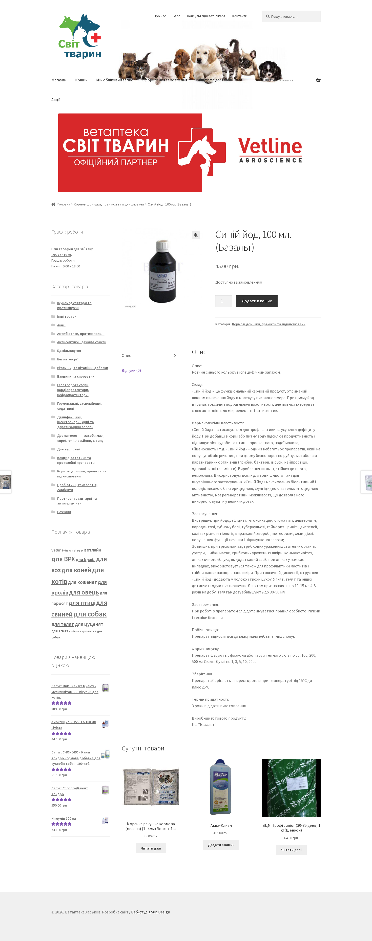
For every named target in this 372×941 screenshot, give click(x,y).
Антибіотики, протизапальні (81, 333)
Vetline (57, 550)
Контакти (239, 16)
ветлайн (92, 550)
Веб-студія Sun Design (150, 911)
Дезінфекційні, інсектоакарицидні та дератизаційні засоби (75, 422)
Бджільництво (69, 350)
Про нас (160, 16)
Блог (176, 16)
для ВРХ (63, 559)
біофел (79, 550)
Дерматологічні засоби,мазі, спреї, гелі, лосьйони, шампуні (82, 438)
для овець (84, 592)
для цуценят (89, 624)
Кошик (81, 79)
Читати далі (151, 848)
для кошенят (82, 582)
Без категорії (67, 359)
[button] (196, 235)
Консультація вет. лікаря (206, 16)
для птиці (82, 603)
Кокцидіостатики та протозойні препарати (76, 460)
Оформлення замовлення (164, 79)
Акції (61, 325)
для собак (90, 613)
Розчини (64, 512)
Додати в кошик (257, 300)
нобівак (74, 631)
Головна (63, 204)
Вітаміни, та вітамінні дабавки (82, 367)
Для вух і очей (68, 449)
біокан (68, 550)
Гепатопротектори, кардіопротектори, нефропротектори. (73, 390)
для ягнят (59, 631)
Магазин (58, 79)
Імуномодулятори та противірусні (74, 305)
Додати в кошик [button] (221, 844)
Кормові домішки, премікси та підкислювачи (109, 204)
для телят (62, 624)
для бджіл (85, 559)
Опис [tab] (126, 355)
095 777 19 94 (61, 255)
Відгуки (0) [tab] (131, 370)
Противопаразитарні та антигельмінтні (77, 501)
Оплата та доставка (214, 79)
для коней (76, 570)
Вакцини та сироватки (75, 376)
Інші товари (66, 316)
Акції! (56, 99)
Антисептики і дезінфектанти (81, 342)
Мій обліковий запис (114, 79)
